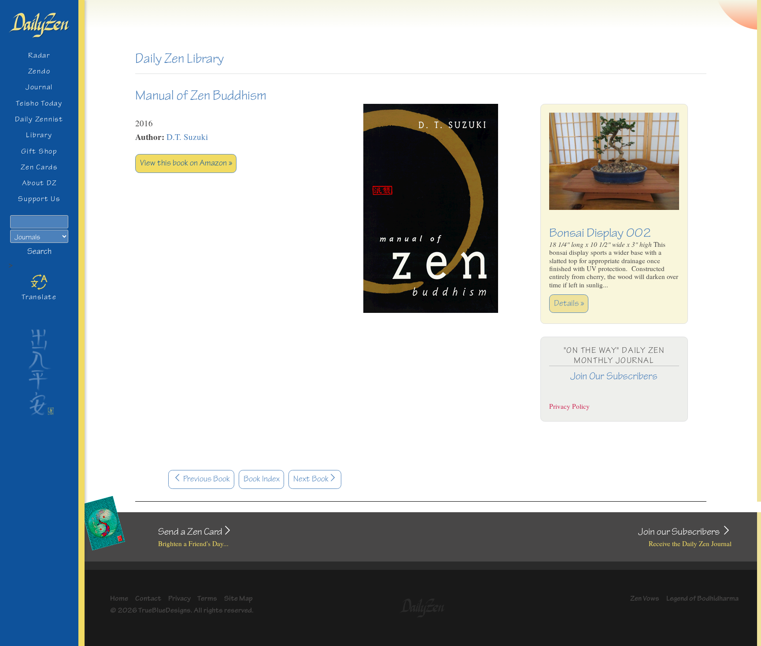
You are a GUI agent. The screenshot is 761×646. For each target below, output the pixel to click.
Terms (207, 598)
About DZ (39, 182)
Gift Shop (39, 151)
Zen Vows (644, 598)
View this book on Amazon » (186, 163)
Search (39, 251)
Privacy (179, 598)
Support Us (39, 198)
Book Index (262, 479)
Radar (39, 55)
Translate (39, 296)
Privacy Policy (569, 406)
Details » (569, 303)
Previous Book (205, 479)
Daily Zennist (39, 119)
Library (39, 134)
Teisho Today (39, 103)
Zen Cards (39, 167)
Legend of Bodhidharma (702, 598)
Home (119, 598)
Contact (148, 598)
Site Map (238, 598)
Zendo (39, 71)
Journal (39, 87)
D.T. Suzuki (187, 136)
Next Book (311, 479)
